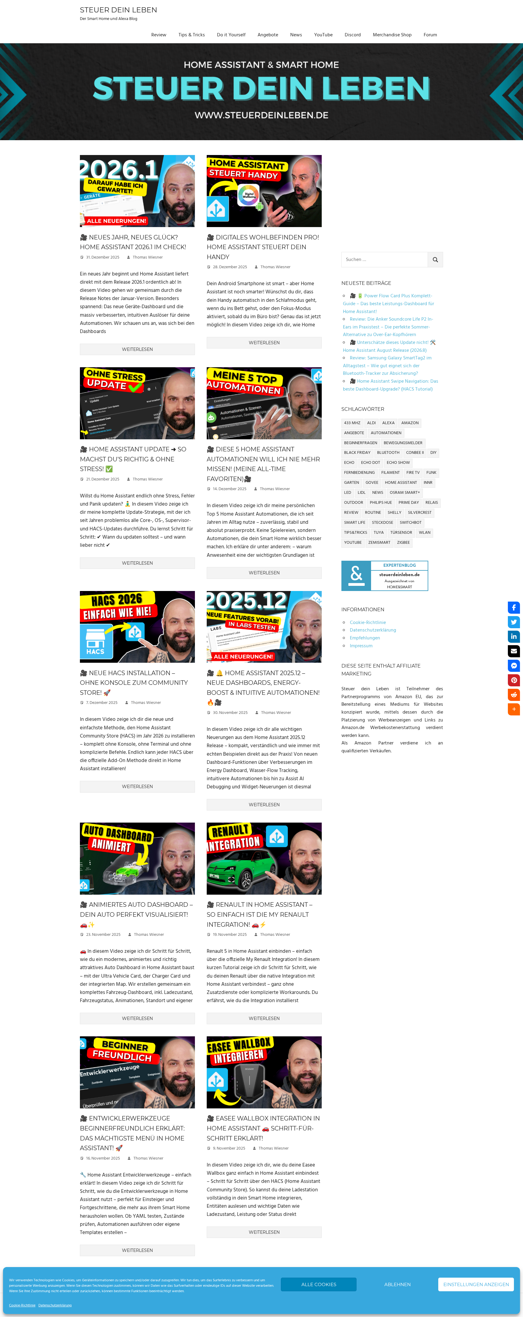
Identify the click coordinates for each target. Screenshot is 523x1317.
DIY (433, 452)
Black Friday (357, 452)
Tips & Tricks (192, 35)
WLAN (424, 532)
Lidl (362, 492)
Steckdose (382, 522)
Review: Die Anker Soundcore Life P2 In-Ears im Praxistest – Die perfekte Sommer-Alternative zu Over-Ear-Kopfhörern (388, 327)
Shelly (394, 512)
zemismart (379, 542)
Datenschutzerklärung (55, 1305)
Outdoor (353, 502)
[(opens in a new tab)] (137, 228)
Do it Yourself (231, 35)
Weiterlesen (137, 349)
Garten (351, 482)
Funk (431, 472)
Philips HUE (381, 502)
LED (347, 492)
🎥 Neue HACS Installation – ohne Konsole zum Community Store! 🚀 (134, 682)
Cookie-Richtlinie (22, 1305)
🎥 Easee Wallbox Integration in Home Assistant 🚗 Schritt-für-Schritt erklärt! (263, 1128)
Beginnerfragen (360, 443)
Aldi (371, 423)
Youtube (353, 542)
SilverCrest (420, 512)
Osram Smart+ (405, 492)
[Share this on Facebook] (514, 608)
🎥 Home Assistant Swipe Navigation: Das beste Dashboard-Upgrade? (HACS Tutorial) (390, 385)
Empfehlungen (365, 638)
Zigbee (403, 542)
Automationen (386, 433)
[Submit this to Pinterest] (514, 680)
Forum (430, 35)
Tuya (379, 532)
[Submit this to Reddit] (514, 695)
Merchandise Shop (392, 35)
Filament (390, 472)
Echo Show (398, 462)
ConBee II (415, 452)
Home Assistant (401, 482)
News (296, 35)
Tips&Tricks (355, 532)
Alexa (388, 423)
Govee (372, 482)
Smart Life (354, 522)
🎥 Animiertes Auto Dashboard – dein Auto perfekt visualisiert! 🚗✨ (136, 914)
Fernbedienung (359, 472)
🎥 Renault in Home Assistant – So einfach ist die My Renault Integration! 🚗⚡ (259, 914)
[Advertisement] (392, 197)
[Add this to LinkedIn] (514, 637)
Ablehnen (397, 1284)
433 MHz (352, 423)
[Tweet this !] (514, 622)
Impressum (361, 646)
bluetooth (388, 452)
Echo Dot (370, 462)
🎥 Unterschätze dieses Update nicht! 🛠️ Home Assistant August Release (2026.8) (389, 347)
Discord (353, 35)
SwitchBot (411, 522)
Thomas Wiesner (148, 257)
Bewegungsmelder (403, 443)
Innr (428, 482)
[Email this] (514, 651)
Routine (373, 512)
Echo (349, 462)
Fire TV (413, 472)
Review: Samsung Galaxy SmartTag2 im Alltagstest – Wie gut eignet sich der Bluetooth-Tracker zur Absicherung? (387, 366)
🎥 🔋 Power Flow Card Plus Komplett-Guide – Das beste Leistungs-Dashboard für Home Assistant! (388, 303)
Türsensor (401, 532)
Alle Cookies (318, 1284)
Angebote (268, 35)
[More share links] (514, 709)
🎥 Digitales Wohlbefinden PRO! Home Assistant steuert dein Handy (263, 247)
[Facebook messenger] (514, 666)
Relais (432, 502)
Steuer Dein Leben (118, 9)
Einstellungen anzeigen (476, 1284)
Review (158, 35)
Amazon (410, 423)
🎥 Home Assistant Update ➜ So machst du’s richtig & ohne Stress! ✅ (133, 459)
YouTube (323, 35)
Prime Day (409, 502)
